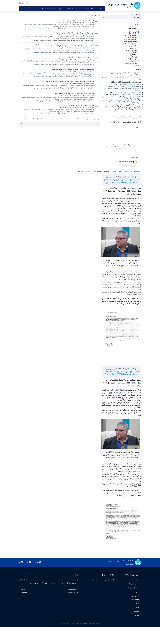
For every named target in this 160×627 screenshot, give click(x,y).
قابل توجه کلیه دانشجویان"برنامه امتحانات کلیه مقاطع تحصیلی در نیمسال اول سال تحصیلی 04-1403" (67, 81)
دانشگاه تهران (120, 198)
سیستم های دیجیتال (134, 584)
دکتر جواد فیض (108, 198)
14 (41, 119)
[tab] (121, 24)
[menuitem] (100, 8)
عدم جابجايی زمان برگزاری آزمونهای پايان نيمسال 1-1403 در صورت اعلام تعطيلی (73, 69)
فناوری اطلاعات (135, 592)
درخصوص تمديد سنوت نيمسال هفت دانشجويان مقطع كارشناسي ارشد (75, 33)
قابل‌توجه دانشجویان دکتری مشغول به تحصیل (81, 105)
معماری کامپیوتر (135, 596)
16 (33, 119)
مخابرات (137, 615)
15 (37, 119)
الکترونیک (136, 611)
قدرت (137, 580)
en (23, 3)
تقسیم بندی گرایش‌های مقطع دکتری (131, 82)
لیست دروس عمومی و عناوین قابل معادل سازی (81, 57)
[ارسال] (21, 124)
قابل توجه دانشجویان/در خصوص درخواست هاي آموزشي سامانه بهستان (74, 93)
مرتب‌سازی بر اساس (135, 14)
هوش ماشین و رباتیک (133, 588)
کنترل (137, 607)
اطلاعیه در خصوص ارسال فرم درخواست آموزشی (128, 87)
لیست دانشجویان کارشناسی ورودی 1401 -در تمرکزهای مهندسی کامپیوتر (75, 21)
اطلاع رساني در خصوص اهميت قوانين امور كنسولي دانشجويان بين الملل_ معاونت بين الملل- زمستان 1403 (65, 45)
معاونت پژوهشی (94, 580)
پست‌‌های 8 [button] (94, 119)
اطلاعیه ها (86, 28)
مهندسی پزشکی (135, 599)
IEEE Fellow (131, 191)
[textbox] (119, 162)
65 (24, 119)
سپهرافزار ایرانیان (63, 623)
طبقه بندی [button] (136, 24)
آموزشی (42, 28)
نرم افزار (137, 603)
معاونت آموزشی (108, 580)
